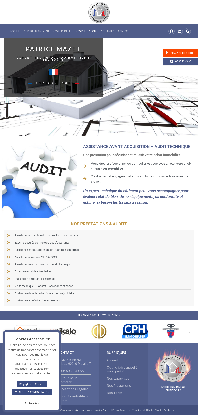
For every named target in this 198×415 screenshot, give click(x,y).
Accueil (15, 31)
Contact (123, 31)
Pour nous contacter (67, 380)
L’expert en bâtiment (36, 31)
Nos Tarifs (107, 31)
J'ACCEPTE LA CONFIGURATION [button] (32, 392)
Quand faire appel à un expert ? (122, 369)
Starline (107, 410)
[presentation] (189, 332)
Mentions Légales (75, 389)
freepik (142, 410)
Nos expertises (62, 31)
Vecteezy (169, 410)
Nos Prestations (86, 31)
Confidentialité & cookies (72, 398)
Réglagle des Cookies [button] (31, 384)
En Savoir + (32, 403)
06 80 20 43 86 (72, 371)
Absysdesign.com (75, 410)
